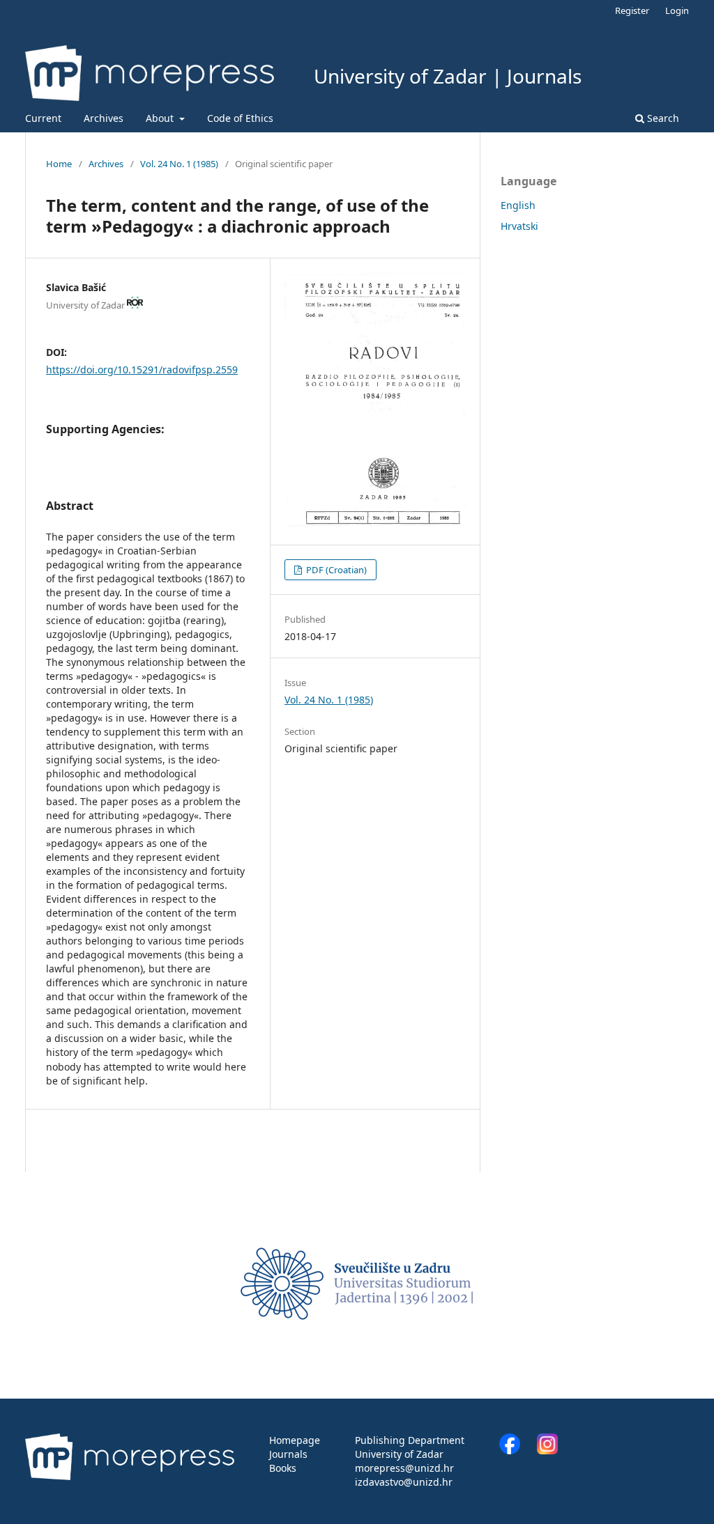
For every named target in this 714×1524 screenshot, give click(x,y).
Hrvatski (519, 226)
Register (632, 10)
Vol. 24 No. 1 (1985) (179, 163)
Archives (103, 118)
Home (59, 163)
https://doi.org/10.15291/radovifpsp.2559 (142, 369)
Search (661, 118)
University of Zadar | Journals (448, 76)
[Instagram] (547, 1450)
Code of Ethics (240, 118)
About (161, 118)
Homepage (294, 1440)
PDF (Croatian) (335, 569)
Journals (288, 1454)
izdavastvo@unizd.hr (404, 1481)
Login (677, 10)
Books (282, 1468)
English (518, 205)
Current (43, 118)
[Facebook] (516, 1450)
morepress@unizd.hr (404, 1468)
